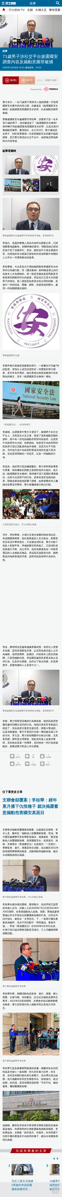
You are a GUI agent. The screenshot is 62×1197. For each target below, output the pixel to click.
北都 (30, 9)
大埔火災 (41, 9)
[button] (53, 1158)
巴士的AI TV (17, 9)
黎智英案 (54, 9)
